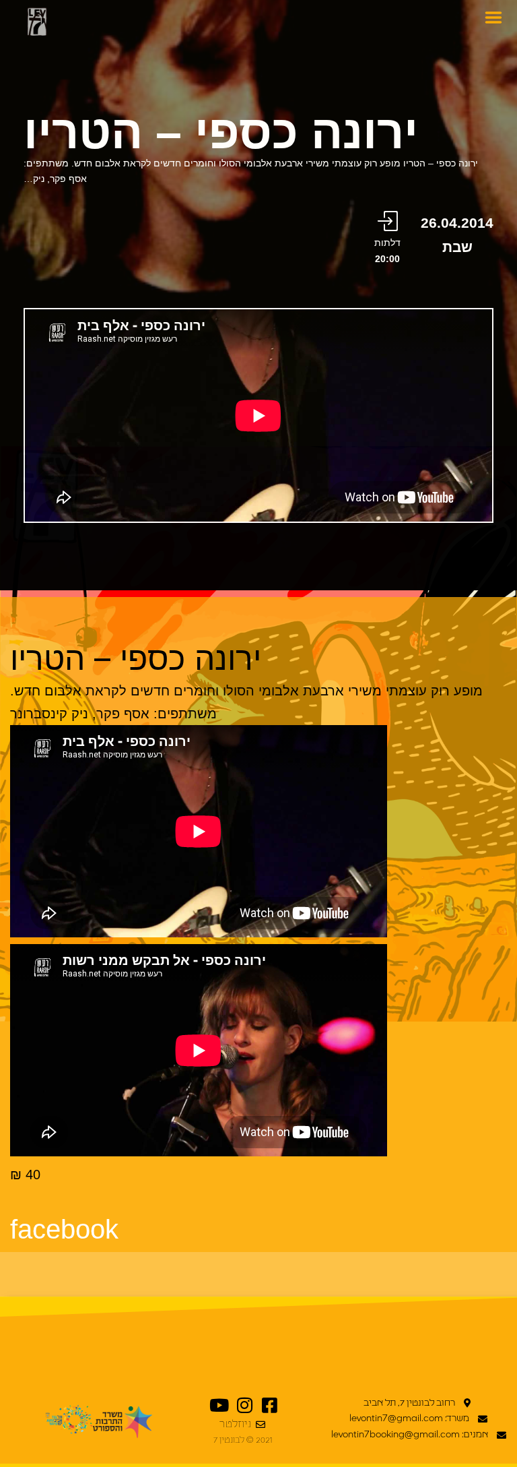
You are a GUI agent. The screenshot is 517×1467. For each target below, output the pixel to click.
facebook (64, 1229)
